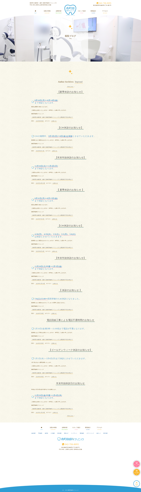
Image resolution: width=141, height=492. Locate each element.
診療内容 (58, 12)
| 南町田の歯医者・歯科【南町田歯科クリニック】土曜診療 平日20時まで (52, 117)
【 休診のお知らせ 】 (70, 290)
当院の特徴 (47, 12)
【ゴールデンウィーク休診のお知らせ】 (70, 350)
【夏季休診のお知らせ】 (70, 92)
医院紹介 (93, 12)
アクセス (105, 12)
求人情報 (136, 472)
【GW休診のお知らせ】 (70, 127)
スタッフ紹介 (82, 12)
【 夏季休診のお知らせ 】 (70, 190)
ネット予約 (136, 464)
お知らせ (53, 121)
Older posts (70, 86)
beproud (79, 82)
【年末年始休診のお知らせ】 (70, 157)
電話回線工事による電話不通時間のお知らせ (70, 320)
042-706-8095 (104, 3)
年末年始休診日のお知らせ (70, 383)
